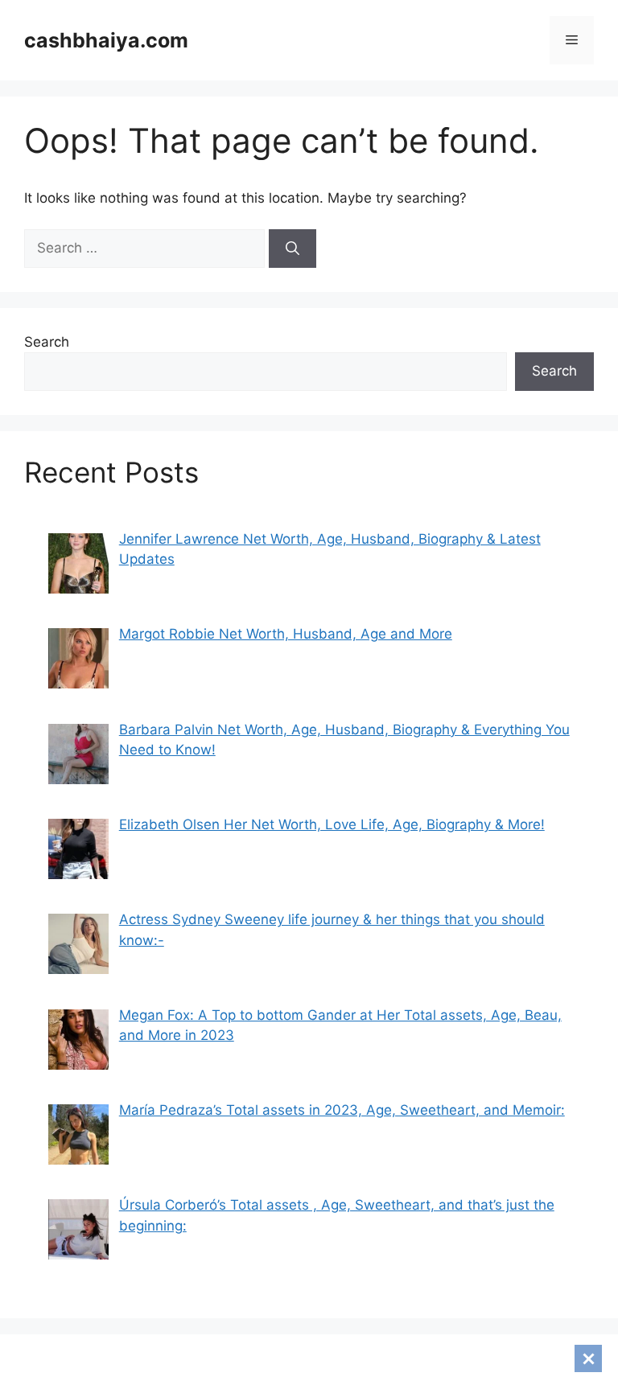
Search (46, 342)
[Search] (292, 248)
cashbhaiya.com (106, 40)
